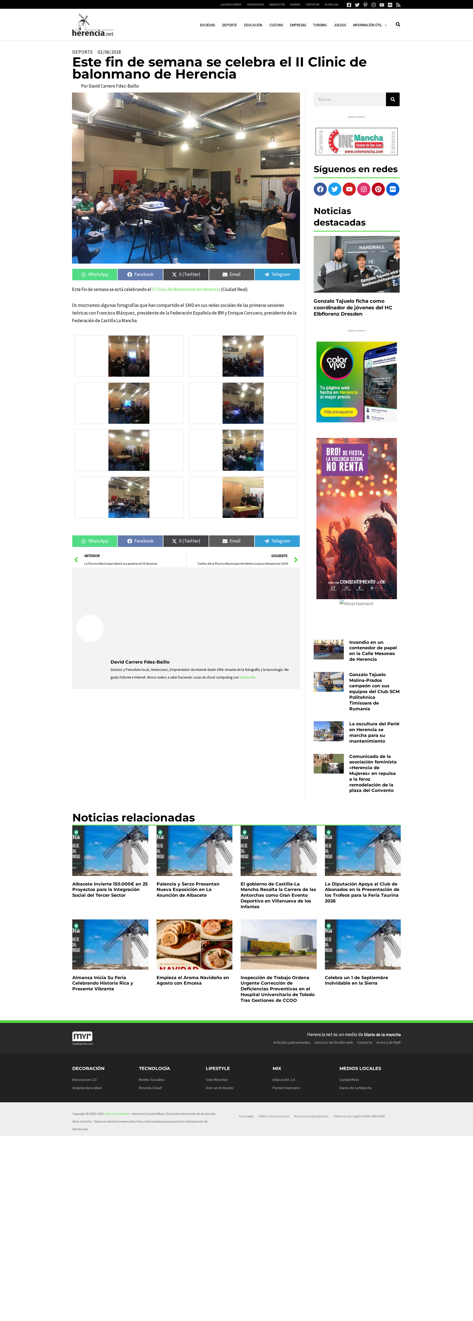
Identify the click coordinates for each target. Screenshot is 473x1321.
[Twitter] (357, 4)
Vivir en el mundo (219, 1087)
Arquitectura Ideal (87, 1087)
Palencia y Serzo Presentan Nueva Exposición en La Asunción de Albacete (188, 889)
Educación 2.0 (284, 1079)
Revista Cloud (150, 1087)
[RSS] (398, 4)
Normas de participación (311, 1116)
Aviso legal (246, 1116)
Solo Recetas (217, 1079)
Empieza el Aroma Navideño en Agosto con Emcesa (193, 980)
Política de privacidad (274, 1116)
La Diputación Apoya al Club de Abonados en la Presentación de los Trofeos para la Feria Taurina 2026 (362, 892)
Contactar (312, 4)
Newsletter (277, 4)
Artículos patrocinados (291, 1042)
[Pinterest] (365, 4)
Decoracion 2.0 (84, 1079)
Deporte (82, 52)
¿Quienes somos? (231, 4)
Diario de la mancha (382, 1034)
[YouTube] (381, 4)
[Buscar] (393, 99)
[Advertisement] (203, 613)
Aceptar (286, 1312)
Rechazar (321, 1312)
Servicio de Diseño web (334, 1042)
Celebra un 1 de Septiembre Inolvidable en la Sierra (356, 980)
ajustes (248, 1315)
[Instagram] (373, 4)
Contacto (364, 1042)
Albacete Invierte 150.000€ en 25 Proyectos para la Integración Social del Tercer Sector (110, 889)
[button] (384, 25)
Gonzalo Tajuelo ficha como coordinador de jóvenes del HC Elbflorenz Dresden (353, 307)
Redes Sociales (152, 1079)
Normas (295, 4)
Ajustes (355, 1312)
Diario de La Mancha (355, 1087)
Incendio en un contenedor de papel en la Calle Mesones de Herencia (373, 651)
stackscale (247, 677)
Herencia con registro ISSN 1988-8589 (359, 1116)
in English (331, 4)
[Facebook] (349, 4)
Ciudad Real (349, 1079)
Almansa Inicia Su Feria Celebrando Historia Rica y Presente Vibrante (102, 983)
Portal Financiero (286, 1087)
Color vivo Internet (116, 1114)
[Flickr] (390, 4)
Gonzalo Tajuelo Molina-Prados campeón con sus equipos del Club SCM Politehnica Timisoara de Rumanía (374, 691)
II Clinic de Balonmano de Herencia (186, 289)
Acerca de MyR (388, 1042)
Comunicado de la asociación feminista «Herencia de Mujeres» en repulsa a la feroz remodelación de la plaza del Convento (373, 773)
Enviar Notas (255, 4)
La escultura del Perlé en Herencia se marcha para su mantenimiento (374, 732)
